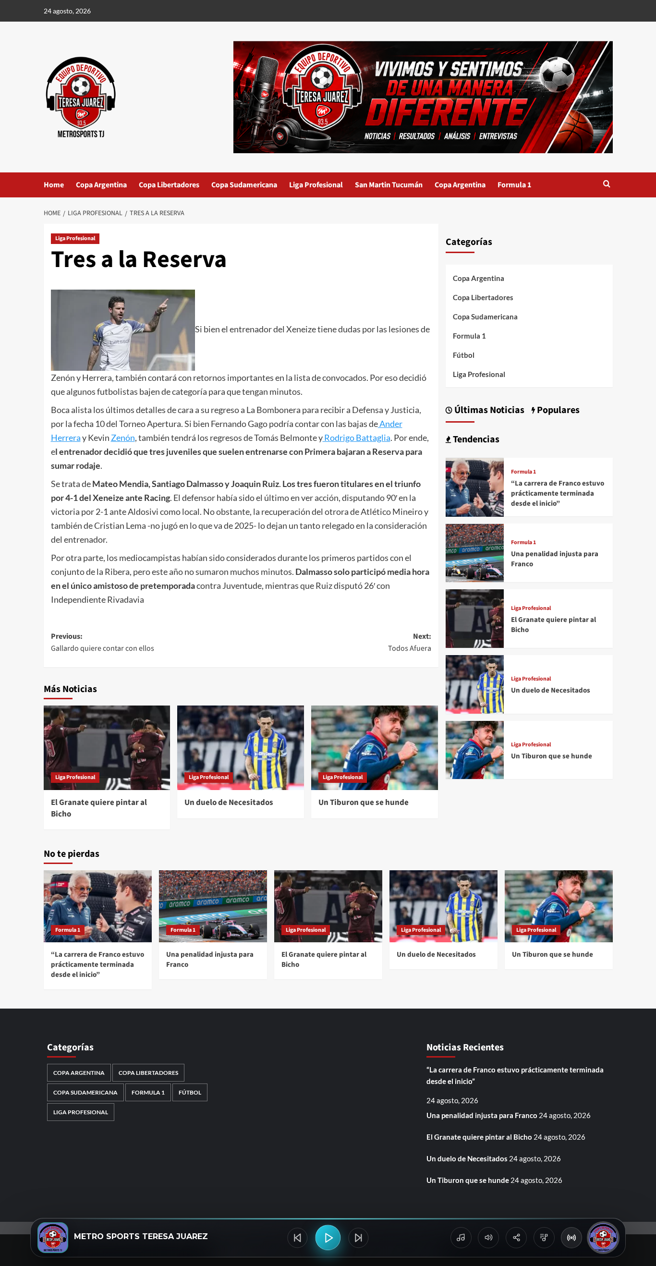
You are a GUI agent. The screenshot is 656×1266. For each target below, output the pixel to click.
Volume (488, 1237)
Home (54, 185)
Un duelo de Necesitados (228, 802)
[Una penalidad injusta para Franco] (475, 552)
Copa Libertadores (169, 185)
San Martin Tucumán (389, 185)
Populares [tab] (557, 410)
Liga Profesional (316, 185)
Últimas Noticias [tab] (488, 410)
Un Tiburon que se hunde (363, 802)
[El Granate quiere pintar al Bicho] (107, 748)
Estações (571, 1237)
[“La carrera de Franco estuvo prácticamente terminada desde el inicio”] (475, 486)
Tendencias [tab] (475, 440)
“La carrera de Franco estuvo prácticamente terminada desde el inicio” (557, 493)
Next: (409, 642)
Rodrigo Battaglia (356, 437)
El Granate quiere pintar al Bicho (99, 808)
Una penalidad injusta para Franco (481, 1115)
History (461, 1237)
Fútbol (463, 355)
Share (516, 1237)
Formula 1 (514, 185)
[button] (607, 184)
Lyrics (544, 1237)
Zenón (123, 437)
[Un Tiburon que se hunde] (374, 748)
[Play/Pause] (327, 1237)
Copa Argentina (101, 185)
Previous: (102, 642)
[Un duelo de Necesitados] (240, 748)
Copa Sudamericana (244, 185)
